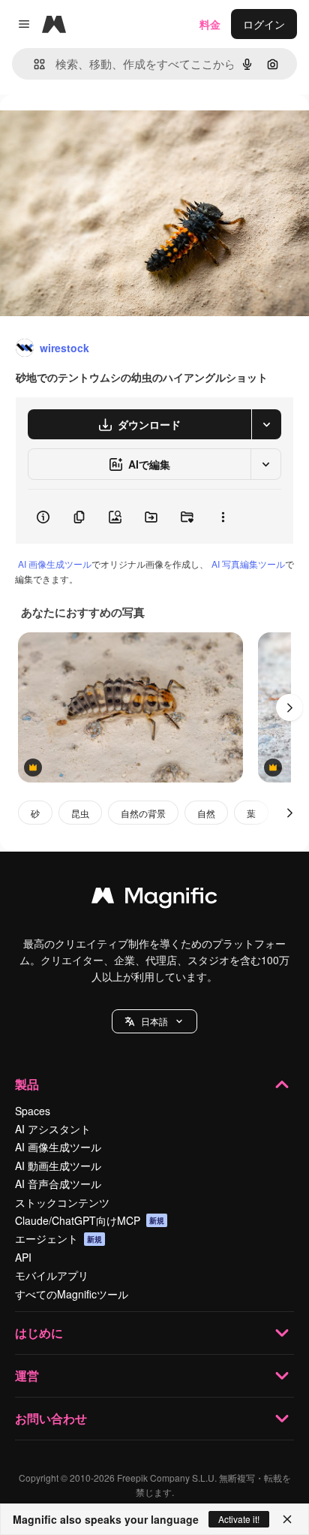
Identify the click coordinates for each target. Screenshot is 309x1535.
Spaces (32, 1110)
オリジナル (103, 129)
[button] (154, 1021)
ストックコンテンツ (62, 1202)
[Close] (287, 1519)
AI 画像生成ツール (55, 563)
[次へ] (289, 707)
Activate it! (239, 1518)
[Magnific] (155, 899)
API (23, 1257)
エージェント (58, 1238)
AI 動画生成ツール (58, 1165)
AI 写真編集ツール (248, 563)
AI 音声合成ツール (58, 1183)
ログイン (264, 24)
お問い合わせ (51, 1418)
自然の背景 (143, 813)
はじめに (39, 1332)
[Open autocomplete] (33, 64)
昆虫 (80, 813)
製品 (27, 1084)
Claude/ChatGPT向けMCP (89, 1220)
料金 (210, 24)
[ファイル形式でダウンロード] (266, 424)
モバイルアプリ (51, 1275)
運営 (27, 1375)
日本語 (154, 1021)
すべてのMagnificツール (71, 1293)
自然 (206, 813)
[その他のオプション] (223, 517)
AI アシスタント (53, 1128)
